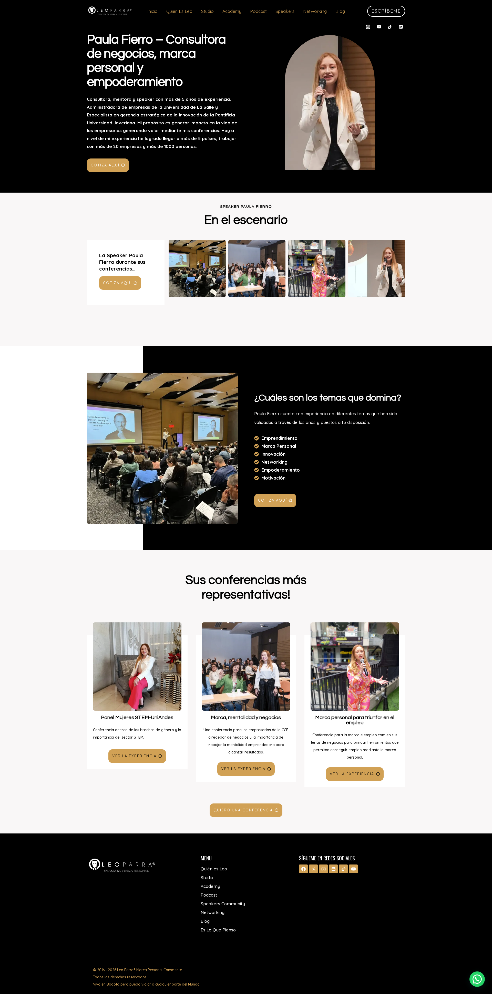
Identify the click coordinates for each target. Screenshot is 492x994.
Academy (231, 11)
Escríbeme (386, 11)
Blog (340, 11)
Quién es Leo (179, 11)
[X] (313, 868)
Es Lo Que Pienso (218, 929)
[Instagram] (368, 26)
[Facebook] (303, 868)
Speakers (284, 11)
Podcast (258, 11)
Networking (315, 11)
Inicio (152, 11)
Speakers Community (223, 903)
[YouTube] (379, 26)
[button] (477, 979)
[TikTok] (390, 26)
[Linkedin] (400, 26)
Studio (207, 11)
